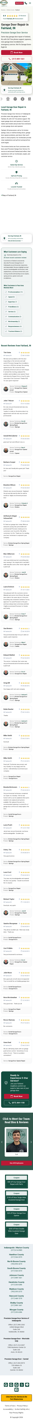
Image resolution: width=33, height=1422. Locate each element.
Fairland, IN (8, 355)
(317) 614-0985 (16, 1250)
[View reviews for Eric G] (5, 672)
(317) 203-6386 (16, 1285)
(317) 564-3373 (16, 1257)
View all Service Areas (14, 240)
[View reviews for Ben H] (5, 450)
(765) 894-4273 (16, 1264)
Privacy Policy (22, 1406)
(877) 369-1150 (18, 1103)
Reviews (3, 10)
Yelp (22, 1385)
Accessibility (8, 1409)
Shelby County (10, 10)
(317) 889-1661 (18, 59)
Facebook (16, 1390)
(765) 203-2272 (16, 1291)
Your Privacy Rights (16, 1413)
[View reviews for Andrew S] (5, 697)
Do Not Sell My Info (22, 1409)
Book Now (18, 52)
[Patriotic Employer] (3, 99)
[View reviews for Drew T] (5, 616)
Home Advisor (27, 1385)
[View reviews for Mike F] (5, 644)
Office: (16, 1325)
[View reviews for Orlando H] (5, 505)
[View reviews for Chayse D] (5, 389)
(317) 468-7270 (16, 1298)
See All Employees (16, 1163)
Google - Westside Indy (16, 1385)
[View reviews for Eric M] (5, 424)
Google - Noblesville (6, 1385)
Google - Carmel (11, 1385)
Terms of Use (10, 1406)
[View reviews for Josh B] (5, 575)
